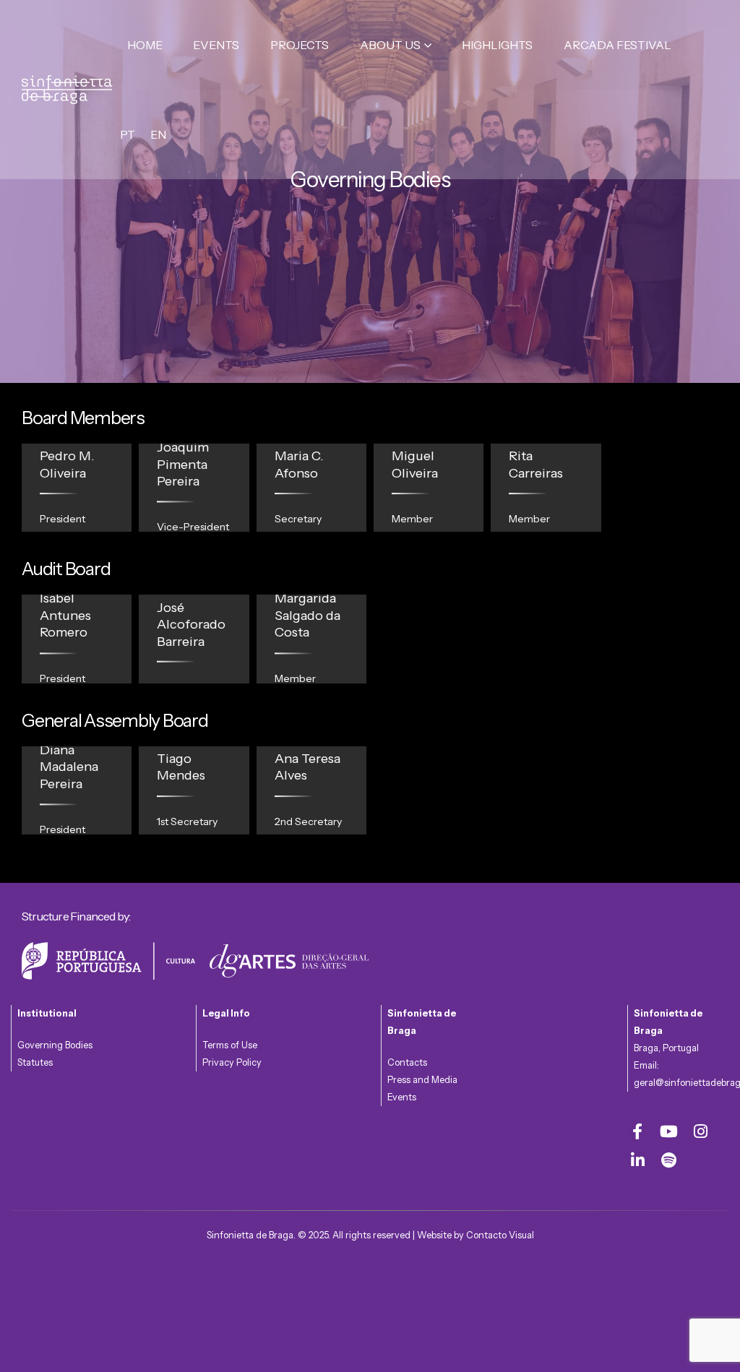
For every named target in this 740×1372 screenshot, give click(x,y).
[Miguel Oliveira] (428, 488)
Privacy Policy (232, 1062)
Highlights (497, 45)
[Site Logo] (67, 89)
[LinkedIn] (637, 1160)
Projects (299, 45)
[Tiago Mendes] (194, 790)
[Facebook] (637, 1131)
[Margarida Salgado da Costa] (311, 639)
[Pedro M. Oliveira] (77, 488)
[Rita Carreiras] (546, 488)
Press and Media (422, 1079)
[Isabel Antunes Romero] (77, 639)
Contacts (407, 1062)
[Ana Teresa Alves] (311, 790)
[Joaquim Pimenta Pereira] (194, 488)
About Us (390, 45)
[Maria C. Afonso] (311, 488)
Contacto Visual (500, 1235)
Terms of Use (229, 1045)
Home (145, 45)
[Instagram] (700, 1131)
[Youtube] (669, 1131)
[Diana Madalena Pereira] (77, 790)
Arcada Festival (617, 45)
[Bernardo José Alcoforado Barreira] (194, 639)
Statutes (35, 1062)
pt (127, 134)
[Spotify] (669, 1160)
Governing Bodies (54, 1045)
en (158, 134)
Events (216, 45)
